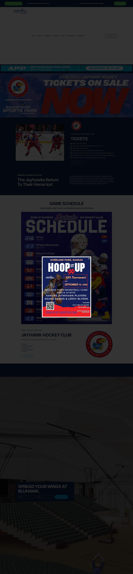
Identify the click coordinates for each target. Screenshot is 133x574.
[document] (66, 287)
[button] (89, 258)
